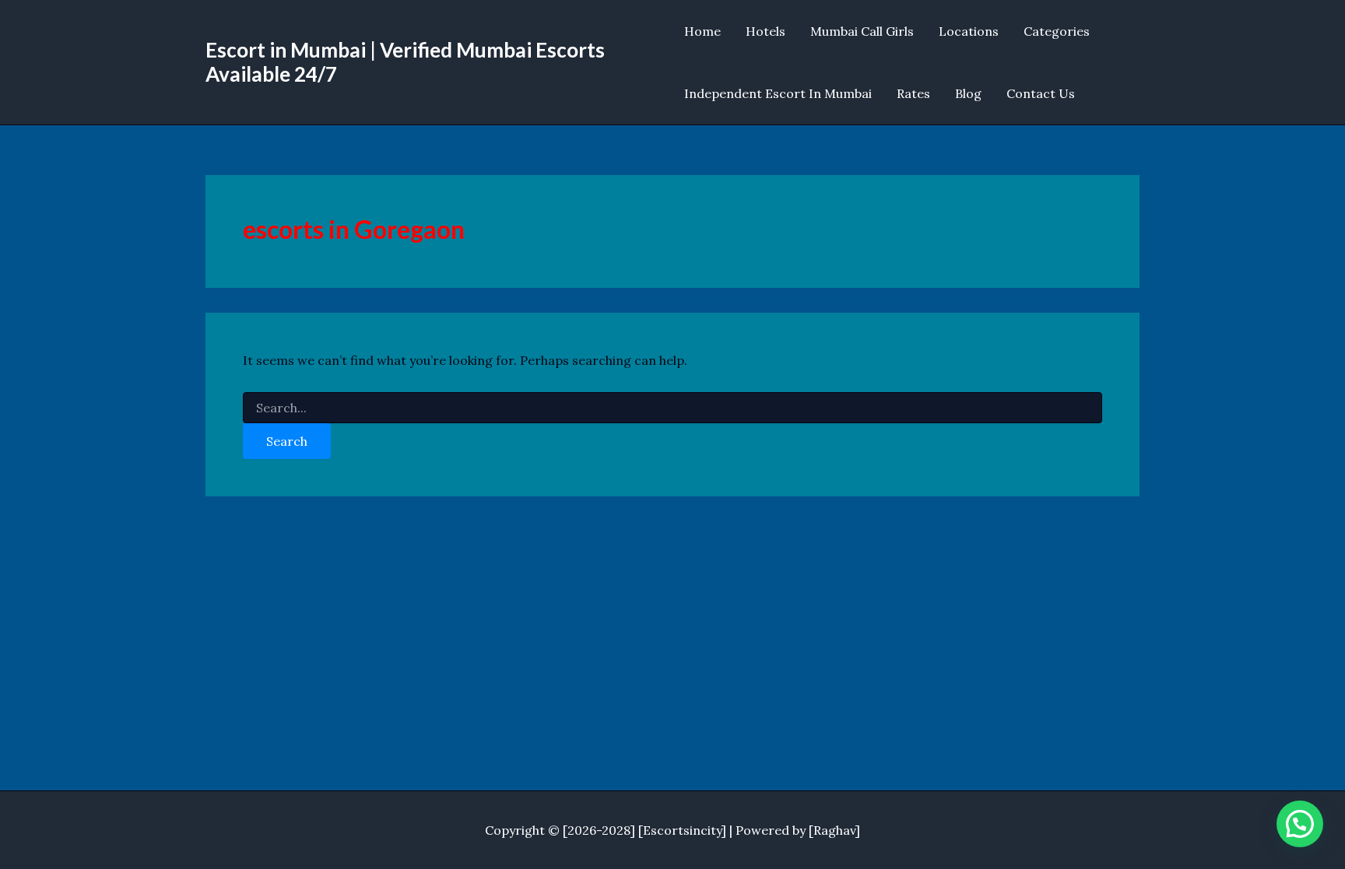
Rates (913, 93)
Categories (1057, 31)
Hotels (765, 31)
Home (702, 31)
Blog (968, 93)
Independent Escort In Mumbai (778, 93)
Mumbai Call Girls (862, 31)
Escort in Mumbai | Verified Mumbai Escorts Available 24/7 (405, 61)
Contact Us (1040, 93)
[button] (1300, 824)
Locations (969, 31)
